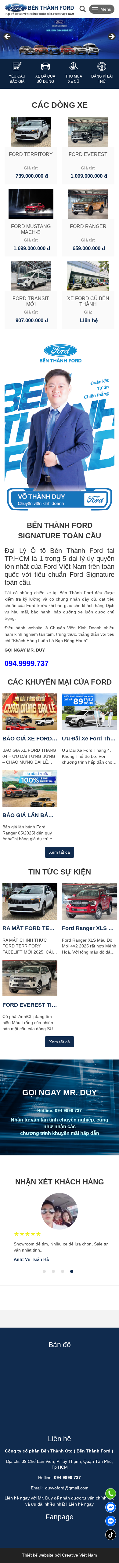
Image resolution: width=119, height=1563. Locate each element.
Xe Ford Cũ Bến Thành (88, 301)
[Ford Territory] (31, 132)
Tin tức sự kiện (59, 872)
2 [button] (53, 1271)
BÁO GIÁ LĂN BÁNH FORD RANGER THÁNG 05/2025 (29, 815)
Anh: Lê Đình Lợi (31, 1259)
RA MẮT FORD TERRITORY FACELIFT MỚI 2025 (29, 928)
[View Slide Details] (59, 38)
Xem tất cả (59, 852)
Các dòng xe (60, 105)
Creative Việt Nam (79, 1555)
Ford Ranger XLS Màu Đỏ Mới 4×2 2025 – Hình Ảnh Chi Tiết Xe (89, 928)
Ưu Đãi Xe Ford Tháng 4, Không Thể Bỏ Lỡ (89, 739)
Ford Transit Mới (31, 301)
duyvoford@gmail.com (66, 1487)
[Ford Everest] (88, 132)
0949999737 (110, 1521)
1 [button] (44, 1271)
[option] (59, 1227)
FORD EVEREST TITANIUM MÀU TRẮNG (29, 1005)
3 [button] (62, 1271)
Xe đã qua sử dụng (45, 79)
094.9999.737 (27, 663)
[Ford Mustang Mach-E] (31, 204)
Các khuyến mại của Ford (60, 682)
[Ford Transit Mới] (31, 276)
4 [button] (71, 1271)
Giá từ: (31, 167)
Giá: (88, 312)
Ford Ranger (88, 226)
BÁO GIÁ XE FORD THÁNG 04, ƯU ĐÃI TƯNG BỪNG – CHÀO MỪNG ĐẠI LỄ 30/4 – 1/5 (29, 739)
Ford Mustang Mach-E (31, 229)
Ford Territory (31, 154)
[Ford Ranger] (88, 204)
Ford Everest (88, 154)
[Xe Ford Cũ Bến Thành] (88, 276)
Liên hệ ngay (81, 1504)
